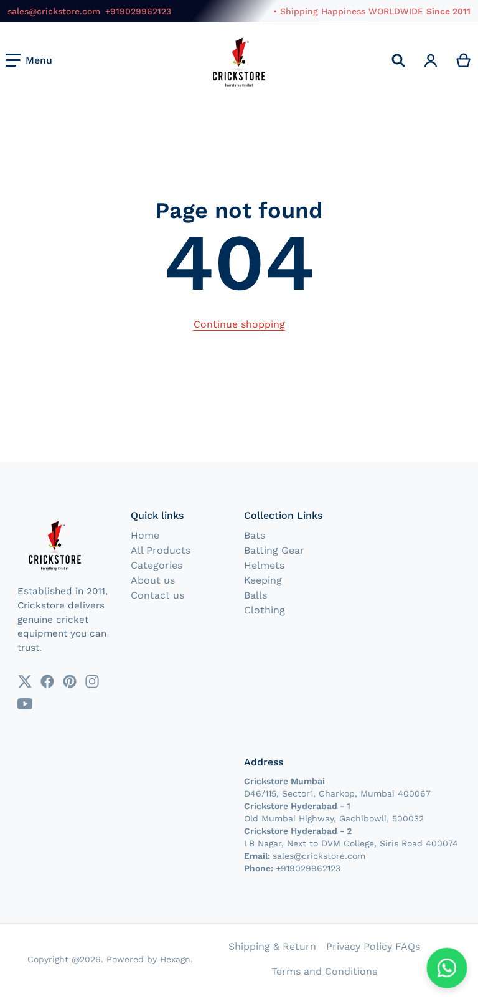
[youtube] (25, 704)
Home (145, 535)
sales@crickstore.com (53, 11)
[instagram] (92, 681)
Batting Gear (274, 550)
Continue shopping (239, 324)
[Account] (431, 60)
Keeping (263, 580)
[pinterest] (70, 681)
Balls (255, 595)
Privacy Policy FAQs (373, 946)
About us (153, 580)
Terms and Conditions (324, 971)
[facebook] (47, 681)
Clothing (264, 610)
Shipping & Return (272, 946)
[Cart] (464, 60)
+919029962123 (138, 11)
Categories (156, 565)
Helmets (264, 565)
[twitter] (25, 681)
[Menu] (29, 60)
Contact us (157, 595)
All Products (160, 550)
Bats (254, 535)
